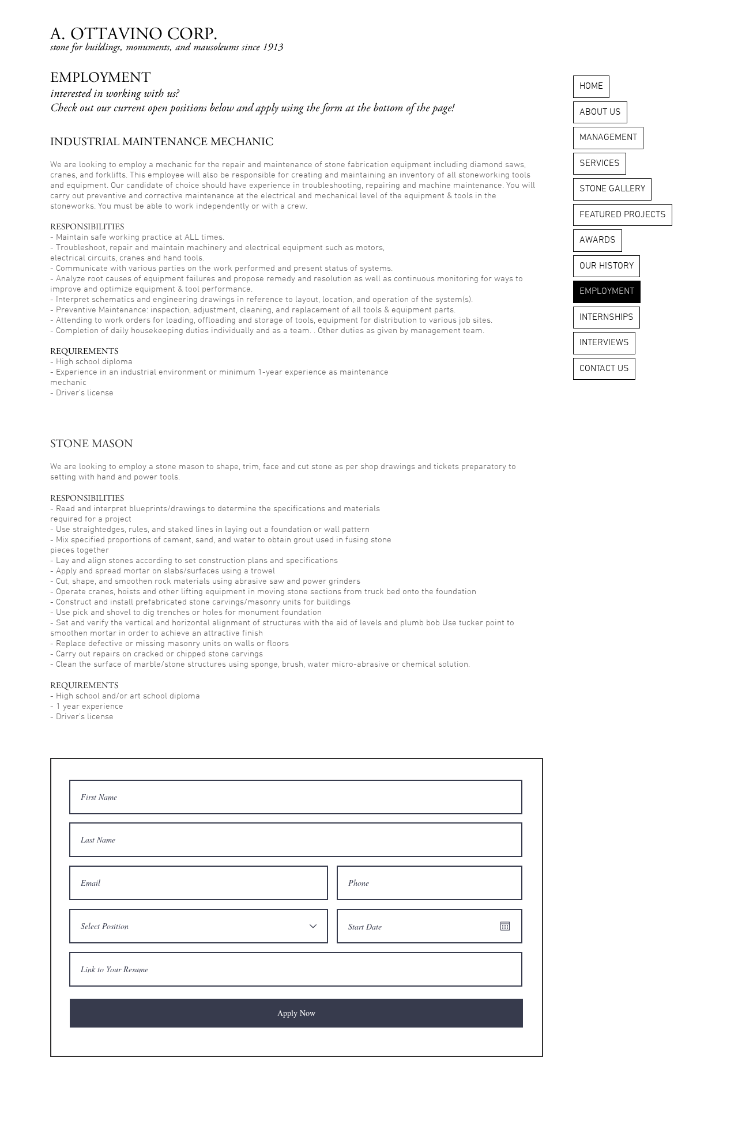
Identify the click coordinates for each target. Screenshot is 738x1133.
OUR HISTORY (606, 266)
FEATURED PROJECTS (622, 215)
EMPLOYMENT (606, 291)
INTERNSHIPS (606, 317)
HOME (591, 86)
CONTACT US (604, 369)
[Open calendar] (505, 926)
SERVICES (599, 163)
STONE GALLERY (612, 189)
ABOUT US (600, 112)
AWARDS (597, 240)
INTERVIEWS (604, 343)
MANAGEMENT (608, 137)
